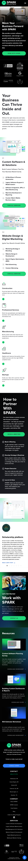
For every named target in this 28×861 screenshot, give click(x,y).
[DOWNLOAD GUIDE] (25, 702)
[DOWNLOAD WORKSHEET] (25, 669)
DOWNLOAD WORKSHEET (16, 669)
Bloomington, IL (14, 792)
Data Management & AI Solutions (14, 829)
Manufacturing (8, 332)
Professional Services (10, 310)
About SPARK (14, 801)
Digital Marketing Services (14, 835)
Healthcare (6, 353)
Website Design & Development (14, 832)
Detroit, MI (14, 785)
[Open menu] (25, 3)
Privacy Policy (12, 857)
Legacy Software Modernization (14, 826)
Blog (14, 811)
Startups (5, 375)
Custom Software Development (14, 823)
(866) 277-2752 (14, 774)
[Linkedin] (14, 817)
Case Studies (14, 808)
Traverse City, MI (14, 788)
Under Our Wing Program (14, 815)
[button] (7, 565)
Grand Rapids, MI (14, 782)
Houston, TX (14, 795)
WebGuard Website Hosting (14, 838)
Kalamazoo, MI (14, 778)
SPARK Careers (14, 805)
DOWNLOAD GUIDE (18, 702)
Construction (7, 288)
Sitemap (17, 857)
